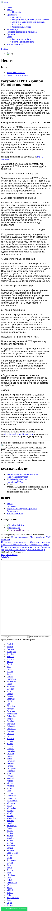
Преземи (11, 34)
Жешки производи (19, 537)
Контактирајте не (15, 44)
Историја (16, 12)
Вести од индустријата (23, 42)
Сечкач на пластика (21, 27)
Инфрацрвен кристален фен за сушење (30, 19)
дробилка (16, 17)
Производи (12, 14)
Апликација (12, 29)
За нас (9, 9)
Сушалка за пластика (40, 542)
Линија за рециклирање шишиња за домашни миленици (25, 548)
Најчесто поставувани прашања (22, 32)
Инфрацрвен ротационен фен (15, 542)
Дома (9, 7)
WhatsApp (6, 557)
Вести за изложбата (21, 39)
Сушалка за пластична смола (14, 544)
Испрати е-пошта (9, 554)
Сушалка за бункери (39, 544)
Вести (9, 37)
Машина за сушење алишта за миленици (20, 547)
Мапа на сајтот (37, 537)
